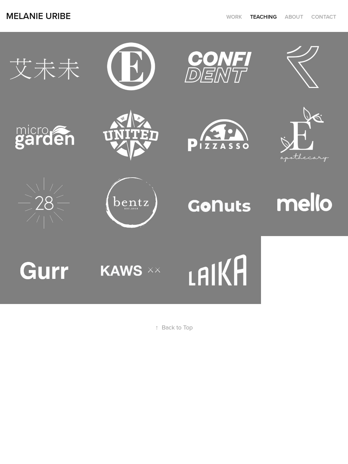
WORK (234, 17)
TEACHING (263, 17)
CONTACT (323, 17)
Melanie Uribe (38, 16)
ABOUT (294, 17)
